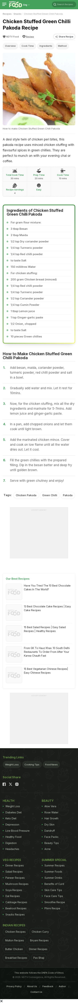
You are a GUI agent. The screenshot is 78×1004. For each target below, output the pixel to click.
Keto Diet (10, 818)
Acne (47, 848)
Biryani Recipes (39, 940)
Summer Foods (53, 871)
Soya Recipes (13, 890)
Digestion (11, 843)
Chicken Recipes (15, 931)
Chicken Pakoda (26, 495)
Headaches (12, 848)
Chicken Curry (40, 931)
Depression (12, 824)
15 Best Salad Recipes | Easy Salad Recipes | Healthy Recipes (45, 629)
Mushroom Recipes (16, 883)
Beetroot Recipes (15, 908)
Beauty (48, 801)
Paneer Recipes (15, 877)
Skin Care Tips (53, 890)
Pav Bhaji (38, 957)
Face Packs (51, 836)
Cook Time (28, 45)
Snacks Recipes (15, 914)
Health (8, 801)
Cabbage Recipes (16, 902)
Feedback (47, 986)
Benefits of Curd (54, 883)
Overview (10, 45)
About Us (32, 986)
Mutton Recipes (14, 940)
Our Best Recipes (18, 578)
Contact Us (36, 992)
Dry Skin (49, 824)
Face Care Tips (53, 896)
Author (62, 986)
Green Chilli (49, 495)
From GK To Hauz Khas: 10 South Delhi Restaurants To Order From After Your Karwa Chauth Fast (47, 651)
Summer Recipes (54, 865)
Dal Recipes (12, 896)
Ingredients (46, 45)
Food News (51, 764)
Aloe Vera (50, 806)
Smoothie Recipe (54, 902)
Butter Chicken (14, 949)
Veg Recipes (12, 860)
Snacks (17, 13)
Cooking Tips (31, 764)
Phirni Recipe (52, 908)
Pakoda (68, 495)
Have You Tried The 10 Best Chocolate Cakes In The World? (47, 587)
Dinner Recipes (14, 865)
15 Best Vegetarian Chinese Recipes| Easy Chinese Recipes (46, 670)
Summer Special (54, 860)
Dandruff (49, 830)
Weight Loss (12, 764)
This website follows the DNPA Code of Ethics (39, 972)
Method (62, 45)
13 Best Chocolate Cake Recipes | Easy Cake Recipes (47, 608)
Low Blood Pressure (17, 830)
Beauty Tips (51, 843)
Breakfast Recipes (16, 957)
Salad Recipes (14, 871)
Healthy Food (13, 836)
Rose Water (51, 812)
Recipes (7, 13)
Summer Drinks (53, 877)
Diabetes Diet (13, 812)
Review (30, 36)
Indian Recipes (14, 925)
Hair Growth (51, 818)
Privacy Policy (14, 986)
